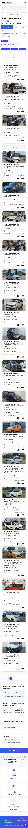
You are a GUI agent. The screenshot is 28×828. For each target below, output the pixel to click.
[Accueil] (2, 12)
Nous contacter (7, 818)
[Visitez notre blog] (10, 750)
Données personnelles (21, 820)
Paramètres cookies (7, 822)
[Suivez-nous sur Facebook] (14, 750)
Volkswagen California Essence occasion (14, 696)
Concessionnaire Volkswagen (9, 727)
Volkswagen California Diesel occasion (14, 692)
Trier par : (3, 44)
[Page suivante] (20, 678)
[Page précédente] (7, 678)
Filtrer (5, 41)
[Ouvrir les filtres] (25, 825)
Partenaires (7, 820)
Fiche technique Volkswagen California (11, 742)
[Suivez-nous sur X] (18, 750)
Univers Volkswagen (7, 725)
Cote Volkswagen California (9, 739)
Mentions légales (20, 818)
